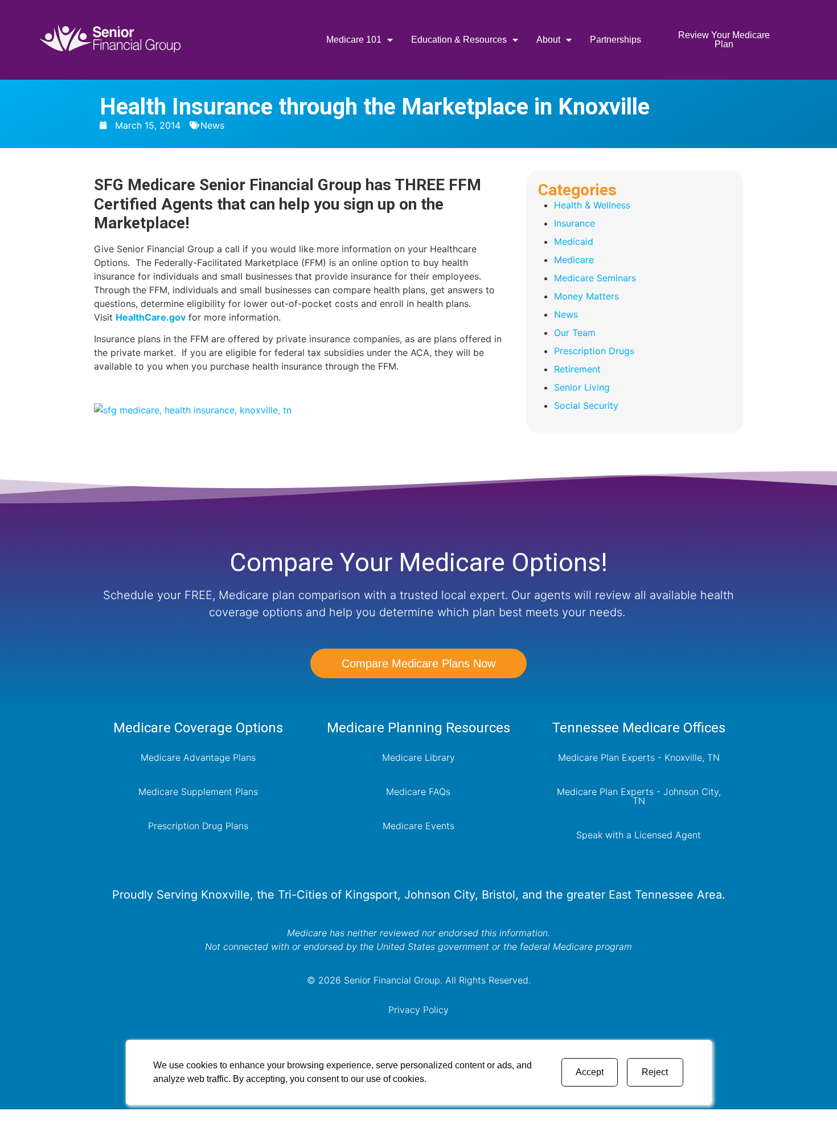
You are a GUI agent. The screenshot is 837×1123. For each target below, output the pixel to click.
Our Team (575, 332)
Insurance (574, 223)
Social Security (586, 405)
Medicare (574, 259)
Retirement (577, 369)
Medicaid (573, 241)
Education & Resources (459, 39)
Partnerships (615, 39)
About (548, 39)
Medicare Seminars (595, 278)
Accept (590, 1072)
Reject (655, 1072)
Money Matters (586, 296)
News (212, 125)
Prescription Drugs (594, 350)
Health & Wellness (592, 205)
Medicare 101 (353, 39)
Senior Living (582, 387)
